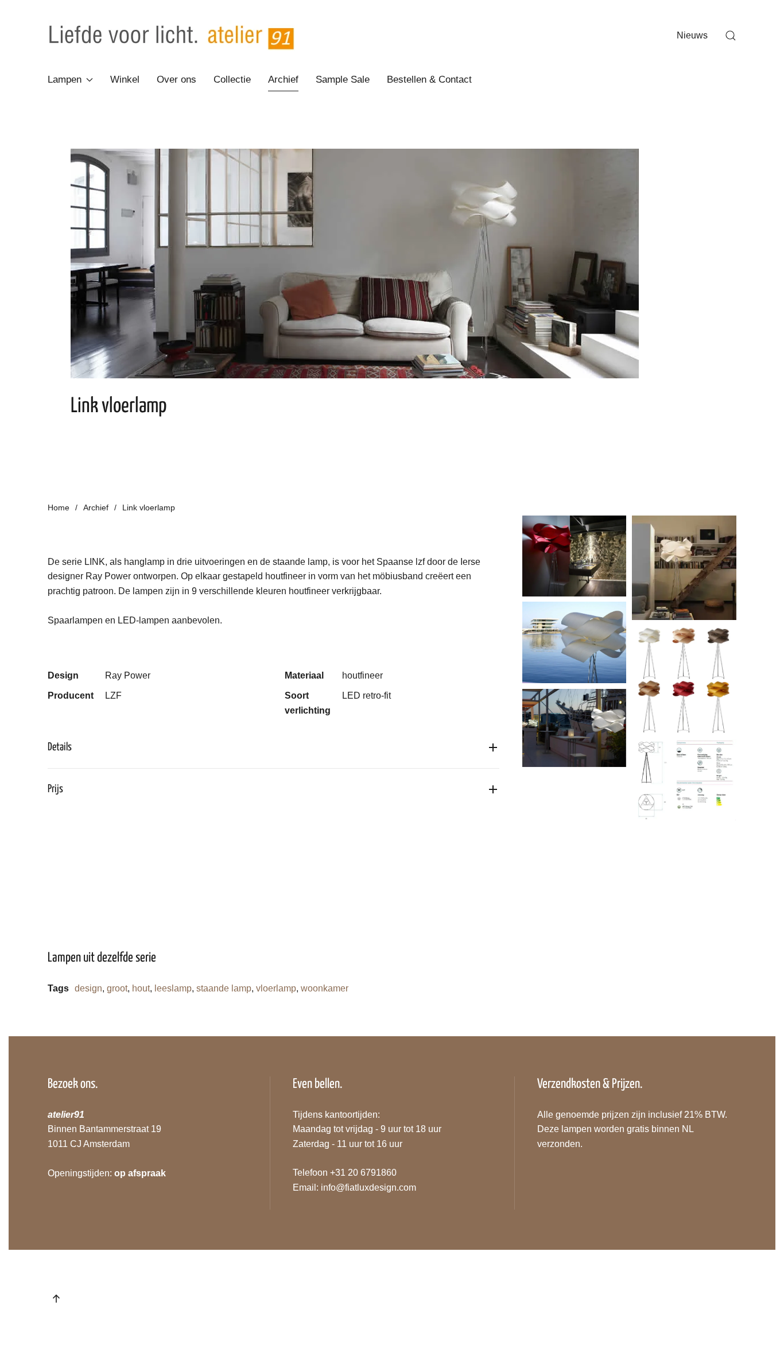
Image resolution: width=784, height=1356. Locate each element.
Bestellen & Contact (429, 79)
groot (117, 988)
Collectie (232, 79)
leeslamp (173, 988)
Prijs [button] (55, 789)
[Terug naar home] (171, 35)
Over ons (176, 79)
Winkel (124, 79)
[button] (730, 35)
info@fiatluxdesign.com (368, 1187)
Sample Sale (343, 79)
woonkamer (324, 988)
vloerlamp (276, 988)
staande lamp (223, 988)
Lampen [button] (64, 79)
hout (141, 988)
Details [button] (60, 747)
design (88, 988)
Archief (283, 79)
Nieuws (692, 35)
